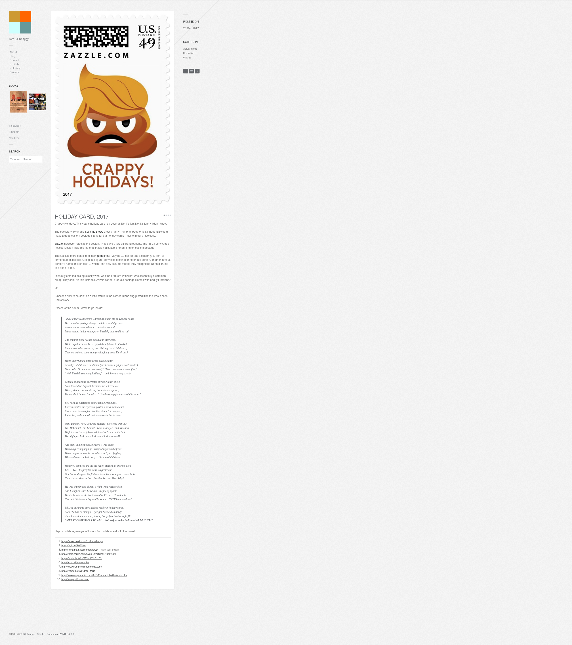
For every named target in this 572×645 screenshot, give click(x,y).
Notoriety (15, 68)
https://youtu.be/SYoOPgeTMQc (78, 570)
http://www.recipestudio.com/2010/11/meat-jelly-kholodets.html (94, 575)
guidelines (103, 255)
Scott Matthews (94, 231)
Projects (14, 72)
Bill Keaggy (29, 634)
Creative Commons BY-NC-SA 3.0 (55, 634)
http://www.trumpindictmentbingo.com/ (81, 566)
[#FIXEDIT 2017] (197, 71)
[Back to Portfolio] (191, 71)
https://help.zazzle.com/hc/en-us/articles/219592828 (88, 553)
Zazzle (59, 243)
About (13, 52)
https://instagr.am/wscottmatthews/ (79, 549)
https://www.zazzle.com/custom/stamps (82, 541)
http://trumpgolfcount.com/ (75, 579)
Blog (12, 56)
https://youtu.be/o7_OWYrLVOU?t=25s (81, 558)
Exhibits (14, 64)
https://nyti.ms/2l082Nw (73, 545)
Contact (14, 60)
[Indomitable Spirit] (185, 71)
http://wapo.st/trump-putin (75, 562)
